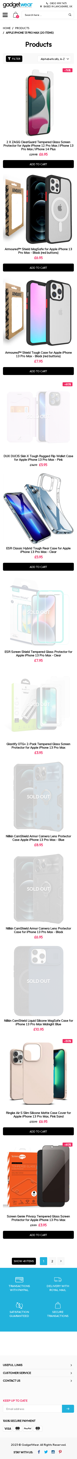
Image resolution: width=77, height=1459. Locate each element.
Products (22, 28)
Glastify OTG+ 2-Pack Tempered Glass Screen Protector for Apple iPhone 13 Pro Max (38, 745)
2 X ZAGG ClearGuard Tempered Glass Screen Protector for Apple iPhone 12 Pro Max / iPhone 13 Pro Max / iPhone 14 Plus (38, 145)
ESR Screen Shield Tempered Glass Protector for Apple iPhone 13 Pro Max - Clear (38, 653)
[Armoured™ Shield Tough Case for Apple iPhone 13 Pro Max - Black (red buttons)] (38, 312)
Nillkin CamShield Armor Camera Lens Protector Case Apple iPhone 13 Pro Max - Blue (38, 838)
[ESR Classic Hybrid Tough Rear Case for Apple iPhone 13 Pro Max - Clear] (38, 508)
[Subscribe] (68, 1409)
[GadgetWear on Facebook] (39, 1452)
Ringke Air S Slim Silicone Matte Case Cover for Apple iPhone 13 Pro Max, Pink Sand (38, 1114)
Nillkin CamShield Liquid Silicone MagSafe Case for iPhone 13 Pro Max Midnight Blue (38, 1022)
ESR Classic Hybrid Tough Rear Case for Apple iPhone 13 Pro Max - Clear (38, 550)
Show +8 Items (24, 1261)
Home (7, 28)
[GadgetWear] (18, 5)
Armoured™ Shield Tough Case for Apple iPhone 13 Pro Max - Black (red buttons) (38, 354)
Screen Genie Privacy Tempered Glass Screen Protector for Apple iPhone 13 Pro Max (38, 1218)
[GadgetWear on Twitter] (46, 1452)
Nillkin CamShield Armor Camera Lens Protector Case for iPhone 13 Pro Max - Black (38, 930)
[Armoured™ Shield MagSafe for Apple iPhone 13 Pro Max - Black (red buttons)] (38, 209)
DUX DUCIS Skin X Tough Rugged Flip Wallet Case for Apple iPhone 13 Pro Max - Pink (38, 457)
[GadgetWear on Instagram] (53, 1452)
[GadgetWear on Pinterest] (60, 1452)
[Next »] (61, 1261)
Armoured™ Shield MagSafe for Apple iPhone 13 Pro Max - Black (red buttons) (38, 250)
